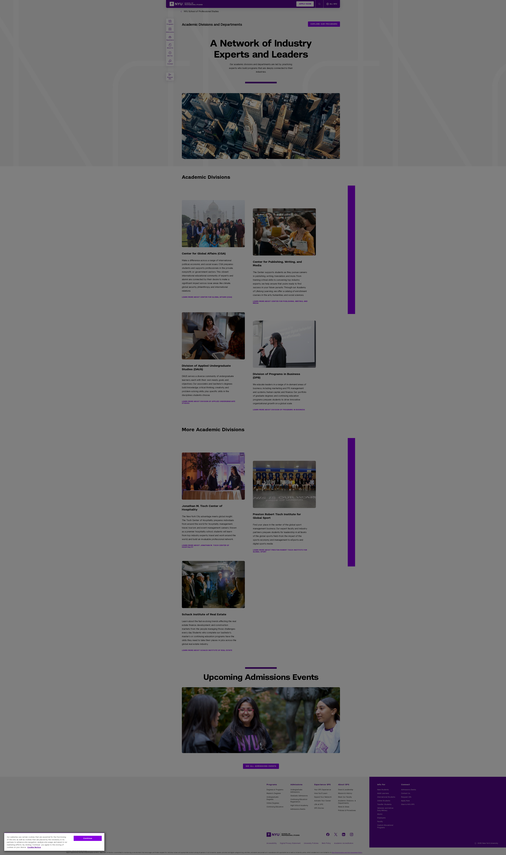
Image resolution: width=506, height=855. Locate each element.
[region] (54, 842)
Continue (87, 838)
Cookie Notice (34, 847)
